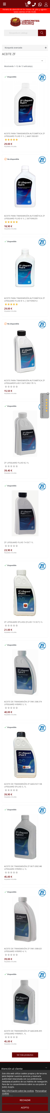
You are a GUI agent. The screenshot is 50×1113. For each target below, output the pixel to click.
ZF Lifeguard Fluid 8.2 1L (16, 462)
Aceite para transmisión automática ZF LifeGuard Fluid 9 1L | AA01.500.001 (24, 134)
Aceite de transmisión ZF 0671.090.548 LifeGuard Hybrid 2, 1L (23, 867)
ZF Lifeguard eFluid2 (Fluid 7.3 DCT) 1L (23, 622)
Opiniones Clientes (42, 406)
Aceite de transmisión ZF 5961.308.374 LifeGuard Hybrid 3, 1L (23, 703)
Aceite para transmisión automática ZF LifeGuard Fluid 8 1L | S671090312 (24, 299)
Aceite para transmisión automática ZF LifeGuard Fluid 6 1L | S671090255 (24, 217)
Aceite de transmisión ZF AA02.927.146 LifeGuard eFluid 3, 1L (23, 785)
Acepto (25, 1107)
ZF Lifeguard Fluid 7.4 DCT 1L (18, 542)
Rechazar (25, 1100)
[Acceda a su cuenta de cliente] (46, 5)
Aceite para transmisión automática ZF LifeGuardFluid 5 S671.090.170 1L (24, 381)
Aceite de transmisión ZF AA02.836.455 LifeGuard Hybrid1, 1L (23, 1032)
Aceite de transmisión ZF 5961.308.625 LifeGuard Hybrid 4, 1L (23, 950)
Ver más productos (25, 1055)
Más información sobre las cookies (18, 1090)
